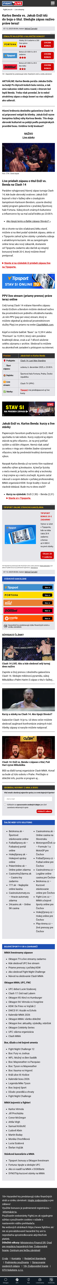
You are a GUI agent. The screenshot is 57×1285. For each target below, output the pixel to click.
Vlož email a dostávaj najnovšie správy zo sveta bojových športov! (29, 793)
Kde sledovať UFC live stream (23, 963)
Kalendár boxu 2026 (18, 1079)
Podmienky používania (17, 1262)
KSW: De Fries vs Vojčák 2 (22, 1006)
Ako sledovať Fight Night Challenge (26, 971)
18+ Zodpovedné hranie (35, 1266)
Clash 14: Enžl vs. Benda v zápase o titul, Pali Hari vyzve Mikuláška (26, 763)
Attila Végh (14, 1121)
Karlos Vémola (16, 1109)
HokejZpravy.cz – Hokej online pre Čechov (45, 916)
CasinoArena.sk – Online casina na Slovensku (45, 835)
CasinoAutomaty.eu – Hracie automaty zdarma (19, 896)
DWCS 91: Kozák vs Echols (22, 1010)
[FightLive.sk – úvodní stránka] (12, 3)
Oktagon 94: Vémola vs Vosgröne (25, 1001)
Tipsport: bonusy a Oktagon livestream (28, 1160)
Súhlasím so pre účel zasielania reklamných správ (27, 806)
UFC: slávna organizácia (21, 1031)
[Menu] (53, 3)
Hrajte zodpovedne (45, 565)
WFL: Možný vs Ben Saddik (22, 1057)
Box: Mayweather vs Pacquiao (24, 1061)
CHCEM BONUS (47, 44)
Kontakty (16, 1258)
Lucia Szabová (16, 1143)
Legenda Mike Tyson (19, 1083)
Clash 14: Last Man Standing (33, 360)
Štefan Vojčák (15, 1147)
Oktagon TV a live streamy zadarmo (27, 959)
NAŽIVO (28, 133)
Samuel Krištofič (17, 1126)
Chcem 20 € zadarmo (47, 555)
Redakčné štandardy (35, 1258)
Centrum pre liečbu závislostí (25, 1250)
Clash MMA (14, 1036)
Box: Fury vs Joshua (18, 1053)
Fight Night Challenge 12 (21, 1049)
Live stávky (29, 137)
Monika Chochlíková (19, 1139)
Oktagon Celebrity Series (21, 1027)
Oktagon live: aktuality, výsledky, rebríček (29, 1023)
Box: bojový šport (17, 1087)
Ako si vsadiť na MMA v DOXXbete (26, 1169)
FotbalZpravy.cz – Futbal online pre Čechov (45, 862)
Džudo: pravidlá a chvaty (21, 1091)
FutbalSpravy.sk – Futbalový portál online (18, 846)
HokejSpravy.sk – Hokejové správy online (18, 858)
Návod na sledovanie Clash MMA (25, 976)
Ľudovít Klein (15, 1130)
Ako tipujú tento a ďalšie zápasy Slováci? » (28, 221)
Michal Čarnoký (31, 29)
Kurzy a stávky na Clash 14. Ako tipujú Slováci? (27, 714)
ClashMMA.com (44, 324)
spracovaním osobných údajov (28, 805)
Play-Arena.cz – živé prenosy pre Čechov (44, 927)
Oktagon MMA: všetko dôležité (24, 1019)
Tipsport (24, 390)
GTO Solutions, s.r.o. (12, 1270)
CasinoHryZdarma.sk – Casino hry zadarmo (20, 877)
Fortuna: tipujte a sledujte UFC (24, 1164)
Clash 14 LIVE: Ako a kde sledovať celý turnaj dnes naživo (26, 665)
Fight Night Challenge (19, 1096)
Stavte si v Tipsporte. (19, 498)
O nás (5, 1258)
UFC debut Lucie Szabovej (22, 989)
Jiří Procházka (15, 1113)
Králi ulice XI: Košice (18, 1074)
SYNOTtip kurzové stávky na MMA (26, 1173)
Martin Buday (15, 1134)
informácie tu (34, 567)
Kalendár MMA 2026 (19, 1014)
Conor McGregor (17, 1117)
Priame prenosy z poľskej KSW (24, 967)
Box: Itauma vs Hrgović (20, 1070)
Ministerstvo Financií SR (33, 1242)
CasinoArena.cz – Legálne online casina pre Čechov (45, 873)
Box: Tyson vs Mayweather (22, 1066)
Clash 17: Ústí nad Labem (21, 993)
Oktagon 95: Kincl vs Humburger (25, 997)
